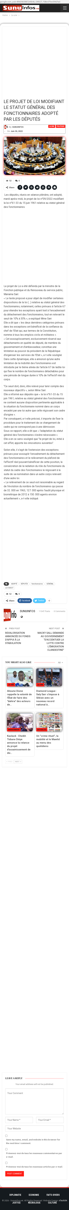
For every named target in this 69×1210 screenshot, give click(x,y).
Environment (14, 730)
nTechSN (63, 1200)
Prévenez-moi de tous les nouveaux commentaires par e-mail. (34, 1155)
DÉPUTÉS (24, 584)
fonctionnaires (37, 584)
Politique (60, 126)
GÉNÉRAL (50, 584)
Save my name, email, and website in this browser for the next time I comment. (33, 1141)
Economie (34, 1195)
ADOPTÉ (14, 584)
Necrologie (34, 1202)
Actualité (41, 730)
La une (51, 126)
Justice (16, 1202)
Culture (52, 1202)
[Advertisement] (34, 61)
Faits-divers (53, 1195)
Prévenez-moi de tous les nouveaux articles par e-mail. (34, 1167)
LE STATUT (9, 588)
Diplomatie (15, 1195)
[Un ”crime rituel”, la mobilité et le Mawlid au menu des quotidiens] (49, 722)
